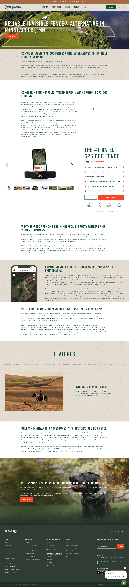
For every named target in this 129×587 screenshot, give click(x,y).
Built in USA (8, 553)
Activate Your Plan (51, 545)
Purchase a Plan (50, 542)
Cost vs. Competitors (97, 161)
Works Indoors (76, 364)
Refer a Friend (9, 561)
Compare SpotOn (30, 556)
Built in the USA (108, 364)
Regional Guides (29, 565)
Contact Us (69, 542)
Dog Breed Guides (30, 562)
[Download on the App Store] (103, 572)
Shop (111, 7)
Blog (6, 550)
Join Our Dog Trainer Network (13, 569)
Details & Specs (120, 364)
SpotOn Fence (49, 556)
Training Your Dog (71, 548)
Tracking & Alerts (64, 364)
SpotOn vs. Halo (29, 553)
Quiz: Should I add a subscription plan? (51, 548)
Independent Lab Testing (31, 550)
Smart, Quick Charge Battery (93, 364)
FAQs (67, 556)
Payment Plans (50, 565)
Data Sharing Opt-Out (103, 584)
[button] (45, 7)
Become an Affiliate (10, 566)
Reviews (27, 542)
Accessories (49, 559)
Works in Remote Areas (11, 364)
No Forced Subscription (48, 364)
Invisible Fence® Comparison (33, 559)
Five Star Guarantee (30, 548)
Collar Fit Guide (50, 562)
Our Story (7, 542)
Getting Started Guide (72, 545)
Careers (7, 548)
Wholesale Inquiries (10, 572)
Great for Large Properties (30, 364)
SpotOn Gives (8, 545)
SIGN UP (120, 546)
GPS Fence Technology (31, 545)
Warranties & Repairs (72, 553)
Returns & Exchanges (72, 550)
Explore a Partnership (11, 563)
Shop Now (12, 36)
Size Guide (111, 211)
